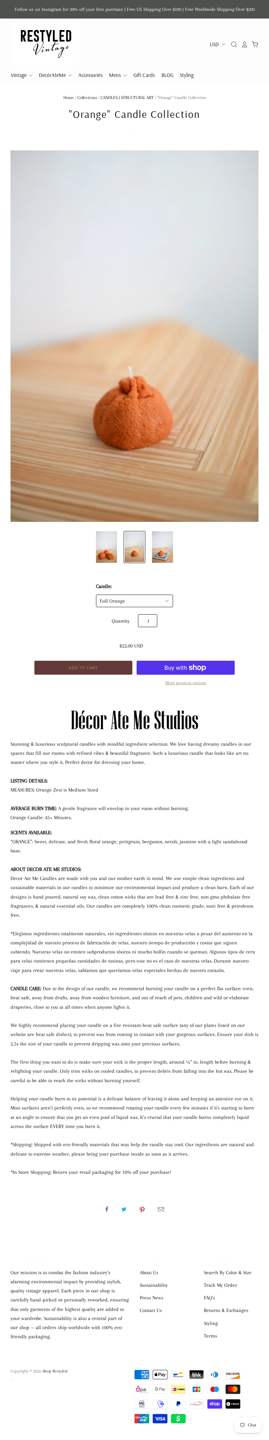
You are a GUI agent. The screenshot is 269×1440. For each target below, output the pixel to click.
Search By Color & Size (227, 1272)
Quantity (121, 621)
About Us (149, 1272)
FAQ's (209, 1297)
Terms (210, 1336)
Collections (87, 97)
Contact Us (151, 1310)
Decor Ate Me (134, 130)
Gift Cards (144, 75)
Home (68, 97)
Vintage (19, 75)
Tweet (124, 1209)
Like (107, 1209)
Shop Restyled (55, 1371)
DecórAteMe (53, 75)
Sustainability (154, 1285)
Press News (151, 1297)
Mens (115, 75)
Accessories (90, 75)
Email (161, 1209)
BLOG (167, 75)
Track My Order (220, 1285)
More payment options (185, 682)
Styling (187, 75)
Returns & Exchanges (226, 1310)
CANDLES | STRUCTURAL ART (127, 97)
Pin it (142, 1209)
